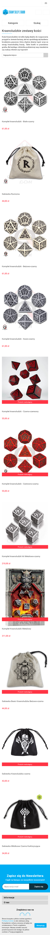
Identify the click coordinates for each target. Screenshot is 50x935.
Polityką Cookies (7, 921)
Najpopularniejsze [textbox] (10, 55)
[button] (45, 3)
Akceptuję (40, 925)
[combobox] (25, 55)
